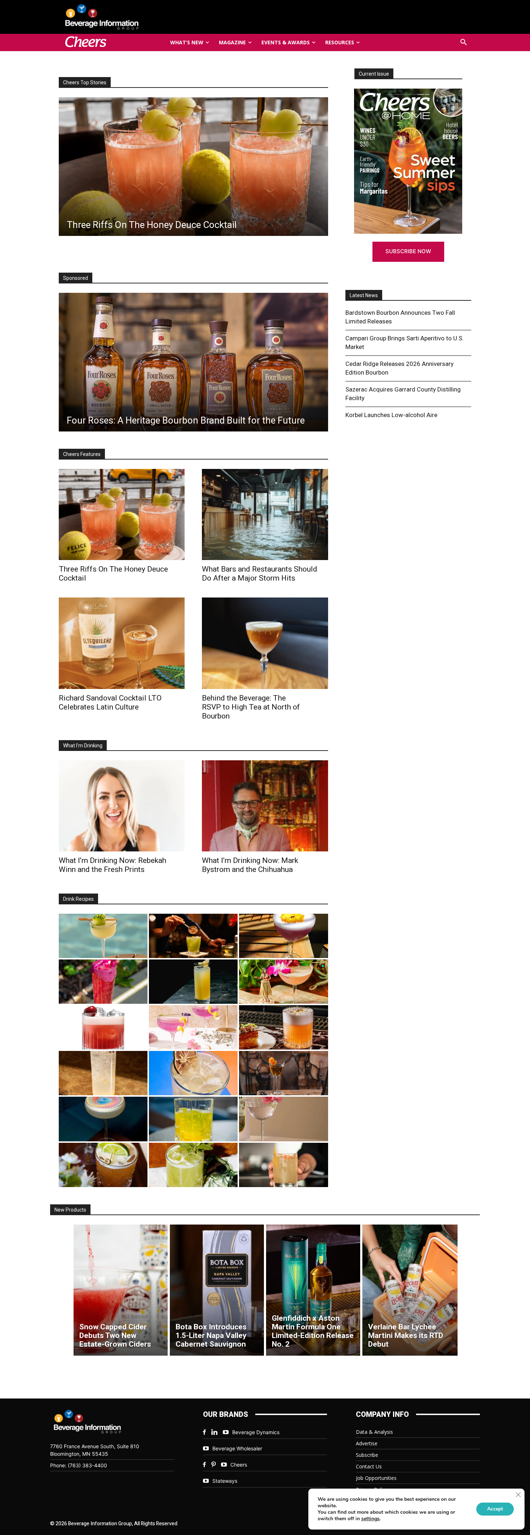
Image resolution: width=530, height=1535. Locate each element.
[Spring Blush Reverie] (283, 1119)
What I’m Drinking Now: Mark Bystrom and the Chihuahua (250, 865)
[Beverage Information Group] (125, 17)
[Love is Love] (103, 1119)
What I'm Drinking (82, 745)
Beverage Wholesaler (237, 1448)
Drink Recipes (78, 899)
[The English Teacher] (193, 1027)
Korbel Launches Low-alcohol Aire (391, 415)
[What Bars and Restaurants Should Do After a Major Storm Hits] (265, 514)
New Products (70, 1210)
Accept (495, 1508)
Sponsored (75, 278)
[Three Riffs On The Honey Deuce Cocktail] (122, 514)
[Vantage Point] (193, 981)
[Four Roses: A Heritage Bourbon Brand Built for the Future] (193, 362)
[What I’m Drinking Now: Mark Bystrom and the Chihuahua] (265, 805)
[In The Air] (103, 1073)
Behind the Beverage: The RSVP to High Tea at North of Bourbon (251, 707)
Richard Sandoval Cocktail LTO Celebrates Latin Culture (110, 702)
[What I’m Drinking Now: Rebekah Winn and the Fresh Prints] (193, 166)
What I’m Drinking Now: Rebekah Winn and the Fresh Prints (112, 865)
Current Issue (374, 74)
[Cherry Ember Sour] (103, 1027)
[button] (463, 42)
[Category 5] (103, 981)
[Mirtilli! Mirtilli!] (283, 936)
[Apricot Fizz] (283, 1027)
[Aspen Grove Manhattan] (283, 1073)
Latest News (364, 295)
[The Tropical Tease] (283, 981)
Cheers (238, 1465)
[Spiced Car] (283, 1165)
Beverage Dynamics (255, 1432)
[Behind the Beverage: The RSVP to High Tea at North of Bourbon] (265, 643)
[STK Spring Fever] (103, 1165)
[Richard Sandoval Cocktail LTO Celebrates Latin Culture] (122, 643)
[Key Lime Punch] (193, 1073)
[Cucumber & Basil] (103, 936)
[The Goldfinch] (193, 1119)
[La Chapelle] (193, 936)
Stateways (224, 1481)
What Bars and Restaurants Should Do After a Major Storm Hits (259, 573)
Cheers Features (82, 454)
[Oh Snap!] (193, 1165)
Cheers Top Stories (84, 82)
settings (370, 1519)
